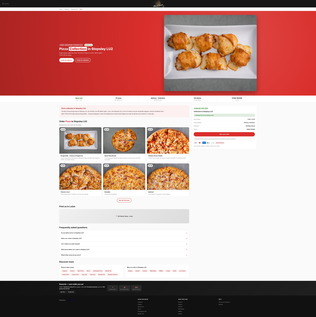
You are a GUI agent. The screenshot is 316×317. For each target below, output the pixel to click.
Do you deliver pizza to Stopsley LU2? (72, 233)
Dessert (138, 271)
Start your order (224, 134)
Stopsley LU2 (74, 9)
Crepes (168, 271)
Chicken (145, 271)
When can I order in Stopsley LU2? (71, 238)
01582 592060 (237, 98)
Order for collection (83, 60)
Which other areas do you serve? (71, 255)
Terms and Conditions (224, 302)
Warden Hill (108, 271)
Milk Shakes (153, 271)
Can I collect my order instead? (70, 244)
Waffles (161, 271)
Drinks (174, 271)
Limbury (72, 271)
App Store (62, 292)
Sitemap (221, 304)
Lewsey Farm (75, 274)
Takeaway (66, 9)
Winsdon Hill (101, 274)
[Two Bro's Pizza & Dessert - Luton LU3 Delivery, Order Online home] (158, 3)
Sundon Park (65, 274)
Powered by (62, 300)
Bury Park (84, 274)
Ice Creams (182, 271)
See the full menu (124, 200)
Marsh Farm (81, 271)
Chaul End (92, 274)
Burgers (130, 271)
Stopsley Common (112, 274)
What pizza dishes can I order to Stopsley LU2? (75, 249)
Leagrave (64, 271)
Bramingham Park (97, 271)
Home (60, 9)
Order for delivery (66, 60)
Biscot (88, 271)
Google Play (71, 292)
